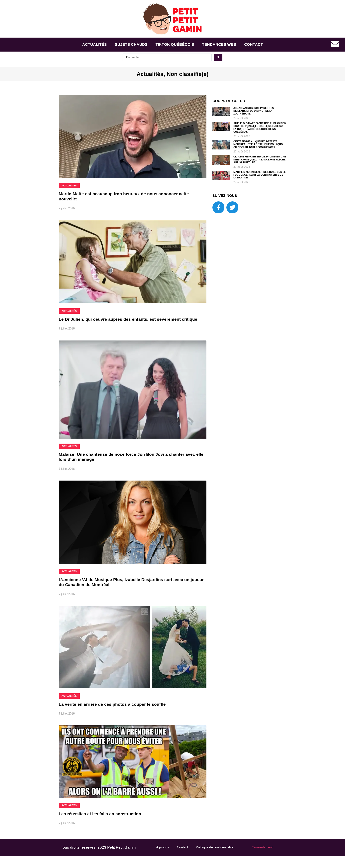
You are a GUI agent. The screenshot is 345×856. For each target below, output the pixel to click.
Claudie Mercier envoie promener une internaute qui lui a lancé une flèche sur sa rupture (259, 159)
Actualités (94, 44)
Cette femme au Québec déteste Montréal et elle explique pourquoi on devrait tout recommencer (258, 144)
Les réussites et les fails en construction (100, 813)
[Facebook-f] (218, 207)
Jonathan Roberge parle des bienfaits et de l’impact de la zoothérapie (253, 111)
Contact (253, 44)
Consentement (262, 847)
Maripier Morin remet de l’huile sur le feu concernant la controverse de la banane (259, 175)
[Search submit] (218, 57)
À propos (162, 847)
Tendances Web (219, 44)
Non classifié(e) (187, 74)
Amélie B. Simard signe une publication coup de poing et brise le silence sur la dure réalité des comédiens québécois (259, 127)
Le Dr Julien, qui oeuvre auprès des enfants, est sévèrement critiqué (128, 319)
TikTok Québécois (175, 44)
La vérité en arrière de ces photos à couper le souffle (112, 704)
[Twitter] (232, 207)
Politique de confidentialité (214, 847)
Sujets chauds (131, 44)
